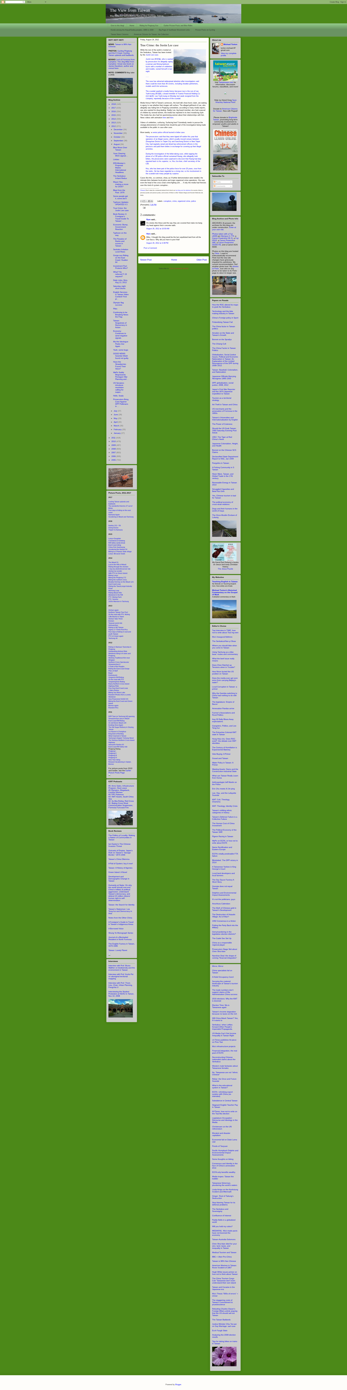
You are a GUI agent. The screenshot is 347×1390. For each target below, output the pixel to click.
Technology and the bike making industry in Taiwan (223, 312)
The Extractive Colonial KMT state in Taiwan (224, 733)
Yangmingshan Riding (116, 682)
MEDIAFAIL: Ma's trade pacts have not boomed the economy (224, 1233)
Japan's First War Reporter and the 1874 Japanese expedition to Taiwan (223, 391)
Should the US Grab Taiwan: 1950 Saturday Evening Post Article (224, 430)
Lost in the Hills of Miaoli (117, 564)
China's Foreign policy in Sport (225, 318)
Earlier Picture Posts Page (119, 771)
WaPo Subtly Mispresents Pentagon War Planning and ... (121, 375)
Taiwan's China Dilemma (118, 859)
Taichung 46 (113, 638)
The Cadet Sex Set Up (221, 938)
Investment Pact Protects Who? (120, 267)
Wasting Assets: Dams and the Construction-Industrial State (225, 770)
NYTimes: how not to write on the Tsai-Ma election (224, 1112)
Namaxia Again (114, 515)
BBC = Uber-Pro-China (222, 1257)
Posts (218, 182)
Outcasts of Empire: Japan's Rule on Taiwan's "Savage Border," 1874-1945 (120, 852)
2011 (113, 438)
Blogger (178, 1384)
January (117, 433)
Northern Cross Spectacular (118, 662)
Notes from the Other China (120, 918)
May (116, 418)
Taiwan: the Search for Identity (121, 905)
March (117, 426)
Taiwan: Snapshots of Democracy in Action (120, 324)
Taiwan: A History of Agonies (120, 868)
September (119, 140)
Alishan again (113, 610)
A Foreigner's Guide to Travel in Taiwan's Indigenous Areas (121, 923)
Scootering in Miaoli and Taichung (121, 517)
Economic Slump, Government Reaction (120, 227)
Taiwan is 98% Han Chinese (224, 1261)
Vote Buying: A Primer (221, 754)
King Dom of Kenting (116, 734)
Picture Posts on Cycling (205, 30)
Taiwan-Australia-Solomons (223, 1239)
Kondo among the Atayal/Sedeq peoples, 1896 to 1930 (132, 30)
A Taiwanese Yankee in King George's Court (224, 868)
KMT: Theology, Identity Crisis (224, 806)
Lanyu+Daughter (114, 538)
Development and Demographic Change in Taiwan (118, 878)
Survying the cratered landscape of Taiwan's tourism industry (225, 983)
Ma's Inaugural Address (222, 637)
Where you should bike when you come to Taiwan (224, 646)
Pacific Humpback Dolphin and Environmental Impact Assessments (225, 1152)
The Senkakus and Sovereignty (220, 1210)
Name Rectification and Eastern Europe (222, 848)
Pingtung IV (112, 757)
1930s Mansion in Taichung (118, 601)
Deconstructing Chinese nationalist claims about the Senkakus (223, 1059)
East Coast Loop (114, 584)
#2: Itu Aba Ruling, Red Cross (121, 801)
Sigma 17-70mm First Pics (118, 629)
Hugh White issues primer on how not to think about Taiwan (225, 1273)
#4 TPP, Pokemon (116, 794)
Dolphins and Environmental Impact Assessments (224, 894)
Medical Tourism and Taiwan (224, 1252)
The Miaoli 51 (113, 562)
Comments (220, 186)
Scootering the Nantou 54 (117, 549)
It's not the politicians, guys (223, 899)
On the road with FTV (116, 679)
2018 (113, 104)
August (117, 144)
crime (174, 201)
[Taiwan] (142, 190)
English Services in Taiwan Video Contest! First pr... (121, 295)
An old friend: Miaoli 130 (117, 723)
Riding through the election (118, 567)
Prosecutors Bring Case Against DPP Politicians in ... (120, 402)
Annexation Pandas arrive (223, 708)
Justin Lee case (152, 55)
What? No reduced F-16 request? (120, 274)
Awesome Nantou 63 (116, 744)
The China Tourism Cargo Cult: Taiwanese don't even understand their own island (224, 1280)
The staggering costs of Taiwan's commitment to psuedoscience (222, 1302)
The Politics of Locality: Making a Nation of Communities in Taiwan (121, 837)
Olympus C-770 (227, 236)
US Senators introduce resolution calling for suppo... (118, 387)
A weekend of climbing (116, 541)
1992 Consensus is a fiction (224, 921)
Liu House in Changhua (117, 731)
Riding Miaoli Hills (115, 593)
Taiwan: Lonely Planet (117, 950)
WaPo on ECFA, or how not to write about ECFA (225, 842)
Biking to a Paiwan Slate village (120, 551)
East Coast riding (114, 545)
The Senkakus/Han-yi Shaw (224, 641)
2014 (113, 119)
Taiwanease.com (226, 82)
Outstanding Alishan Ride (117, 651)
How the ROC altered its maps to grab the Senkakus (225, 306)
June (116, 414)
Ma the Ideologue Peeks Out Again (120, 344)
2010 (113, 441)
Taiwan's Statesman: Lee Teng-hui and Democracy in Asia (120, 911)
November (118, 133)
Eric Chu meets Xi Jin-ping (223, 789)
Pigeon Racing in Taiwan (222, 836)
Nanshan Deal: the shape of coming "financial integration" (224, 957)
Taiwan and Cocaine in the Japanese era (223, 1288)
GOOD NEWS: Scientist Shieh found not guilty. (121, 355)
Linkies (116, 159)
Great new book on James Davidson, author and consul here (121, 66)
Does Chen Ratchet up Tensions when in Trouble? (223, 666)
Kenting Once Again (115, 725)
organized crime (184, 201)
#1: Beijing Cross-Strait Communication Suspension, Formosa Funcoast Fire (120, 805)
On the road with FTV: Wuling (119, 614)
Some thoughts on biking (222, 1159)
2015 (113, 115)
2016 (113, 111)
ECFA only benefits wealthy (223, 1172)
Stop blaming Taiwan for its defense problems (223, 1203)
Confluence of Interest (221, 1215)
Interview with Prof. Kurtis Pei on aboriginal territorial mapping (120, 976)
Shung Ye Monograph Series (120, 933)
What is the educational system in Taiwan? (222, 1086)
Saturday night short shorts (119, 287)
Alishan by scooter (115, 571)
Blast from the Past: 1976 (119, 191)
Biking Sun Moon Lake (116, 692)
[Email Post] (143, 208)
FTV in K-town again (115, 636)
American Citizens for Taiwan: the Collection (151, 34)
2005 (113, 460)
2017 (113, 108)
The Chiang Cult (219, 344)
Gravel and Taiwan (220, 758)
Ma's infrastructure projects (223, 1046)
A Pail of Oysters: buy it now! (120, 863)
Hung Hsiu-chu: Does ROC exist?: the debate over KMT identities (224, 741)
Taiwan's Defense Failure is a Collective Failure (224, 818)
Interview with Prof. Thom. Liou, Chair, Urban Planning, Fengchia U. (120, 985)
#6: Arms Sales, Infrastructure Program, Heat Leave (121, 787)
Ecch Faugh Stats (219, 1330)
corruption (167, 201)
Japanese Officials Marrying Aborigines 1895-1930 (224, 377)
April (116, 422)
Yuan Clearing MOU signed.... (120, 154)
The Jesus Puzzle (225, 569)
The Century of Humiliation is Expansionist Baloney (224, 748)
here (164, 118)
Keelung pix (112, 675)
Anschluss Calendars (221, 904)
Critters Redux (113, 690)
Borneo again (113, 705)
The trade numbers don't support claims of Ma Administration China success (224, 992)
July (116, 411)
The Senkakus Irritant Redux (120, 177)
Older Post (202, 260)
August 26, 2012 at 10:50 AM (157, 229)
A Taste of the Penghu (116, 666)
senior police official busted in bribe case (168, 132)
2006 (113, 456)
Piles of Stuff (113, 671)
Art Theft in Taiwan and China (224, 404)
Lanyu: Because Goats (116, 554)
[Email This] (141, 201)
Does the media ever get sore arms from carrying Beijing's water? (225, 680)
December (118, 129)
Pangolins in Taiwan (220, 463)
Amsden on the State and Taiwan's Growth (223, 334)
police (193, 201)
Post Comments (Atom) (179, 268)
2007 (113, 452)
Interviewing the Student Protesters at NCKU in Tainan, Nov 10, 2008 (121, 994)
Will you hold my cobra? (222, 1226)
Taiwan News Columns (119, 34)
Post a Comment (150, 248)
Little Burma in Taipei (116, 616)
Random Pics (113, 708)
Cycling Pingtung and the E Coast (120, 52)
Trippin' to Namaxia (115, 530)
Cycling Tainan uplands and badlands (121, 54)
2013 (113, 122)
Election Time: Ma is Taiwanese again (220, 1006)
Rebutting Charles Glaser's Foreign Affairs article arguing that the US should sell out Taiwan (224, 1312)
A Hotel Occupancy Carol (223, 977)
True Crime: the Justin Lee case (121, 209)
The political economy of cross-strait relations (222, 503)
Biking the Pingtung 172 (117, 577)
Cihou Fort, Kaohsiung (116, 547)
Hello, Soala (118, 396)
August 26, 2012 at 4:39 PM (157, 243)
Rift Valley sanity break (116, 543)
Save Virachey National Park (226, 101)
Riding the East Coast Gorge (118, 669)
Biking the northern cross (117, 580)
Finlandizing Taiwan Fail (222, 322)
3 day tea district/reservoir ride (119, 569)
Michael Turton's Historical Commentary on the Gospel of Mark (224, 592)
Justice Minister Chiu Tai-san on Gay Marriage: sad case (224, 1325)
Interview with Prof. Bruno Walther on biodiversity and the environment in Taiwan (121, 967)
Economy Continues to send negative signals (120, 334)
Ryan (148, 220)
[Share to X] (146, 201)
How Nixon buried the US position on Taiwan (223, 672)
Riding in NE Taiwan (115, 627)
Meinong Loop (113, 590)
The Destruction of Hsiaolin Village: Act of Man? (223, 915)
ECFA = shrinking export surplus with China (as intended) (222, 1094)
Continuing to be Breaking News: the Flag (121, 314)
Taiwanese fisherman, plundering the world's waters (224, 1184)
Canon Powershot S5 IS (222, 238)
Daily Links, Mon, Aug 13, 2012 (120, 281)
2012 (113, 126)
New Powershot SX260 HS (118, 699)
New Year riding (114, 760)
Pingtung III (112, 755)
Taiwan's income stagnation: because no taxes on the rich (224, 1013)
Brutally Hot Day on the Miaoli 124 (121, 582)
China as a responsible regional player (222, 944)
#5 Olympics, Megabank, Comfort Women (119, 791)
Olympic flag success (118, 303)
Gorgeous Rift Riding (116, 677)
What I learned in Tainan (117, 736)
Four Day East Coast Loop (118, 688)
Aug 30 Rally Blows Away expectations (223, 720)
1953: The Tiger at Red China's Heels (222, 438)
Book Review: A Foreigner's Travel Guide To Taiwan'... (121, 217)
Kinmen (111, 621)
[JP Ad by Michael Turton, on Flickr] (224, 560)
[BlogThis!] (144, 201)
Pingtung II (112, 753)
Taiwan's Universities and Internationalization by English (225, 418)
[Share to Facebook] (149, 201)
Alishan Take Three (115, 619)
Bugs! (110, 673)
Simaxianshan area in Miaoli (118, 718)
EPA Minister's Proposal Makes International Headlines (119, 167)
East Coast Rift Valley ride (117, 747)
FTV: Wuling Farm (115, 597)
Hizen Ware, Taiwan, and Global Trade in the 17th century (222, 476)
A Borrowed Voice (115, 928)
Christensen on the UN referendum (222, 1128)
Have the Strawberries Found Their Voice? (119, 365)
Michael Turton (230, 44)
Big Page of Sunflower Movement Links (174, 30)
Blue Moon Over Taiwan (120, 148)
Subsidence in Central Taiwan (224, 1101)
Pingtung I (112, 751)
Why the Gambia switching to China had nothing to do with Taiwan (224, 695)
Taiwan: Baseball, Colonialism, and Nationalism (225, 371)
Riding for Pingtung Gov (149, 26)
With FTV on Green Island (117, 573)
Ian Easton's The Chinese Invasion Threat (119, 845)
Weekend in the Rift (115, 595)
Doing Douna (113, 528)
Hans (148, 234)
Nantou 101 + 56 (114, 525)
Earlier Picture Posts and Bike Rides (178, 26)
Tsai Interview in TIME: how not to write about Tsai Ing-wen (225, 631)
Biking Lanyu (113, 575)
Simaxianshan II (114, 664)
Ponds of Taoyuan (220, 1146)
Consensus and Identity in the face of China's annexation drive (225, 1165)
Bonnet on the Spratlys (222, 339)
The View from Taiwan (130, 10)
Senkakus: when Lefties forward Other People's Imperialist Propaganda (222, 1027)
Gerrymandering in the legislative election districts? (224, 933)
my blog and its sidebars (183, 190)
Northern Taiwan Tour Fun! (118, 612)
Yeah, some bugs (120, 350)
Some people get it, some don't (120, 197)
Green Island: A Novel (117, 872)
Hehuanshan (113, 625)
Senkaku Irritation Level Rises (120, 250)
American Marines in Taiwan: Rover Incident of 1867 (224, 1266)
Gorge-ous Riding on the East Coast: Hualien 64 (120, 258)
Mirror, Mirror (217, 966)
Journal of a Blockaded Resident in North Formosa (120, 938)
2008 (113, 449)
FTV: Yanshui (113, 599)
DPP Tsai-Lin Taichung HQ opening (121, 716)
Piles (115, 309)
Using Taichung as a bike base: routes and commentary (225, 653)
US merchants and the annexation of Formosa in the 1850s (224, 411)
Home (132, 26)
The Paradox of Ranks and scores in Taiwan (119, 242)
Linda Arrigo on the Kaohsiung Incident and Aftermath (225, 1190)
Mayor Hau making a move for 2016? (120, 184)
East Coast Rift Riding (116, 721)
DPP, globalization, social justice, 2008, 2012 (222, 384)
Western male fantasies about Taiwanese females (225, 1067)
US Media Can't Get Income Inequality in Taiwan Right (224, 1034)
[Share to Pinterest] (151, 201)
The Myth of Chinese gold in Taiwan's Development (224, 909)
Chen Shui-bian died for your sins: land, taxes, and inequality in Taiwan (224, 1246)
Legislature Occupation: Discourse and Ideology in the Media (225, 1120)
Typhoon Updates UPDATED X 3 (120, 203)
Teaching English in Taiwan (225, 581)
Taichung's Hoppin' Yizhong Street (121, 738)
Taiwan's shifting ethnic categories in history (222, 811)
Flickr (217, 253)
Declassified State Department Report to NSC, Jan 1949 (225, 457)
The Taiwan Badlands (221, 1320)
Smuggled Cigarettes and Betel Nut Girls (223, 490)
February (118, 429)
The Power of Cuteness (222, 424)
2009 (113, 445)
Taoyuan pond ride (115, 623)
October (117, 137)
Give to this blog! (117, 26)
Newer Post (146, 260)
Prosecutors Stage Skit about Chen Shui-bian (224, 950)
